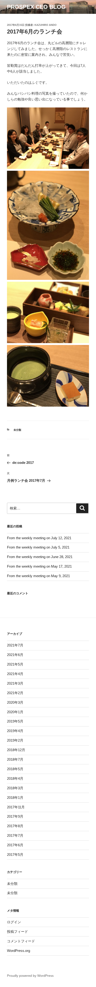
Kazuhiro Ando (45, 24)
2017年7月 (15, 835)
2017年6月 (15, 845)
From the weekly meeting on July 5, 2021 (38, 547)
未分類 (17, 429)
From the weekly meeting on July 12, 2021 (39, 538)
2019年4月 (15, 731)
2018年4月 (15, 778)
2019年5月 (15, 721)
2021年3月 (15, 683)
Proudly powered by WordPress (30, 975)
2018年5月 (15, 769)
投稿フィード (17, 931)
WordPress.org (18, 951)
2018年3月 (15, 788)
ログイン (14, 922)
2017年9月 (15, 816)
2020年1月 (15, 712)
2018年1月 (15, 798)
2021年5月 (15, 664)
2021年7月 (15, 645)
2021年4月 (15, 674)
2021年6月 (15, 655)
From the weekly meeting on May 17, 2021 (39, 566)
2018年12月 (16, 750)
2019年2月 (15, 740)
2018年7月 (15, 759)
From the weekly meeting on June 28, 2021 (39, 557)
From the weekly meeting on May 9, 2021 (38, 576)
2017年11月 (16, 807)
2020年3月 (15, 702)
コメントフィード (21, 941)
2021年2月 (15, 693)
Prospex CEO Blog (36, 7)
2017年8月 (15, 826)
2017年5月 (15, 855)
